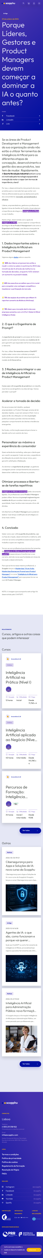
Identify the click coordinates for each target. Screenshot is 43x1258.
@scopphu (23, 1187)
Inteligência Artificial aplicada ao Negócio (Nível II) (21, 735)
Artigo (5, 13)
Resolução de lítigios (10, 1170)
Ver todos (26, 830)
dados (16, 257)
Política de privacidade (11, 1158)
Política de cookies (10, 1162)
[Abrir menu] (39, 3)
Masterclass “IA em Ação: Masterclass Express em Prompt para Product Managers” (19, 571)
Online (9, 665)
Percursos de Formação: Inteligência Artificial (16, 792)
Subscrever (32, 1250)
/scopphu (23, 1191)
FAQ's (4, 1173)
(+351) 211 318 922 (9, 1127)
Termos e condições (10, 1154)
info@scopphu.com (10, 1135)
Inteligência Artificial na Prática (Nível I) (18, 677)
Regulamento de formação (13, 1166)
